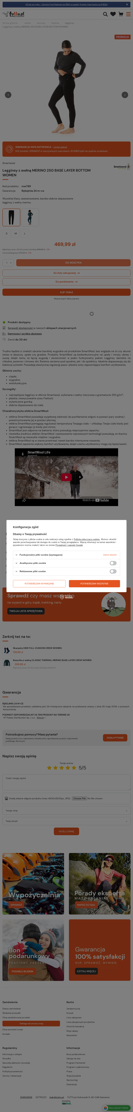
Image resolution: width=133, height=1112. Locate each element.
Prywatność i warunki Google (69, 545)
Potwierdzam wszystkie (94, 583)
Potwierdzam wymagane (39, 583)
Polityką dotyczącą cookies (87, 539)
